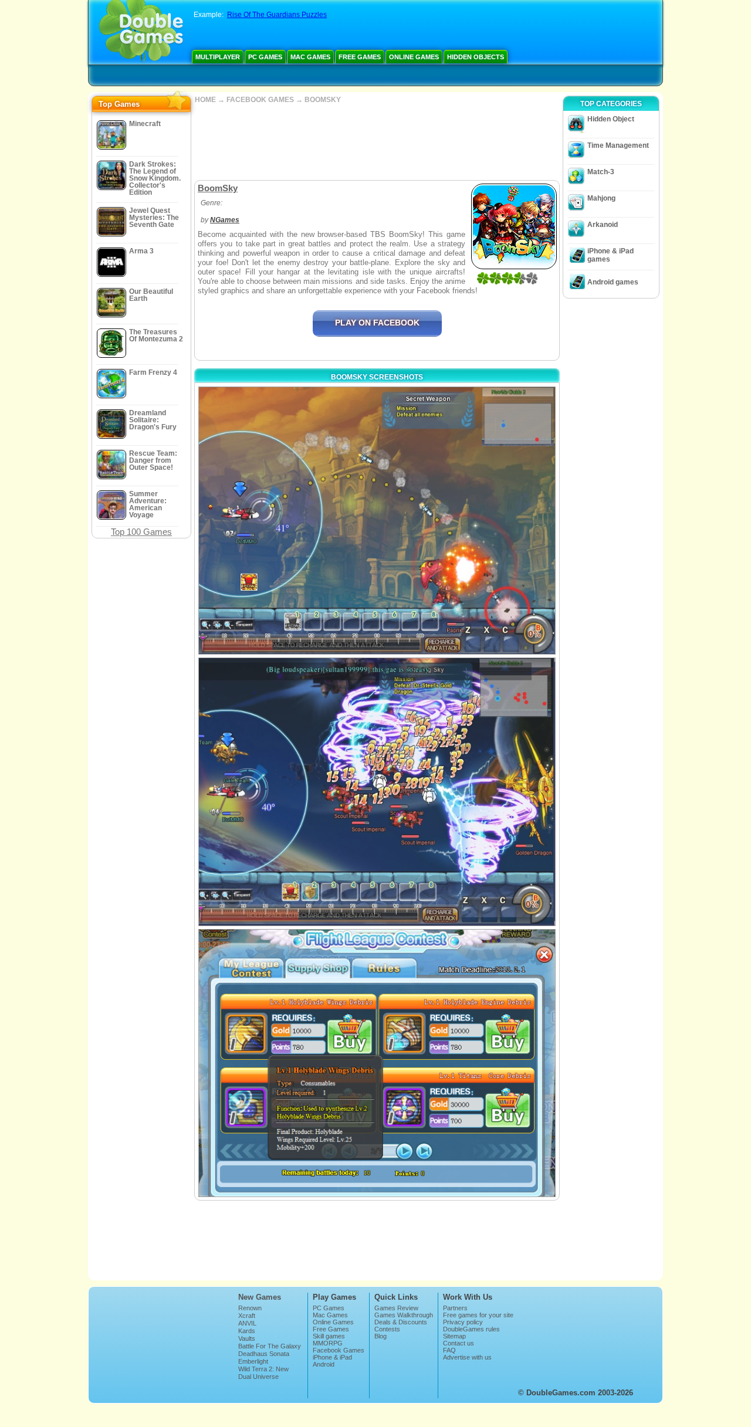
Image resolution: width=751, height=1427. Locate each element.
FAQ (449, 1350)
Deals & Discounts (400, 1322)
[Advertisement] (376, 142)
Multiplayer (217, 56)
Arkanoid (602, 225)
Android (323, 1364)
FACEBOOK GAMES (260, 100)
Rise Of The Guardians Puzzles (277, 15)
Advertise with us (467, 1357)
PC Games (265, 56)
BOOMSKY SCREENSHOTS (377, 377)
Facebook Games (338, 1350)
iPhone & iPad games (610, 255)
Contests (387, 1329)
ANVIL (247, 1323)
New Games (259, 1297)
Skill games (329, 1336)
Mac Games (310, 56)
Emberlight (253, 1361)
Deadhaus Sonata (263, 1353)
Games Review (396, 1307)
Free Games (360, 56)
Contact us (458, 1343)
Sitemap (454, 1336)
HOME (205, 100)
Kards (246, 1330)
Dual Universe (258, 1376)
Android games (612, 282)
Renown (250, 1307)
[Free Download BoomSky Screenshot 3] (377, 1063)
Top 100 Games (141, 532)
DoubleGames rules (471, 1329)
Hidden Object (610, 119)
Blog (380, 1336)
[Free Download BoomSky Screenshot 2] (377, 791)
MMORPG (328, 1343)
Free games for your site (478, 1314)
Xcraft (246, 1315)
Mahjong (601, 198)
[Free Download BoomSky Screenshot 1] (377, 521)
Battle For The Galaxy (269, 1346)
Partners (455, 1307)
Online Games (414, 56)
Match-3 (600, 172)
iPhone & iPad (332, 1357)
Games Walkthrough (403, 1314)
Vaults (246, 1338)
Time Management (618, 145)
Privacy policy (463, 1322)
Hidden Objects (475, 56)
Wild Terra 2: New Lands (263, 1372)
